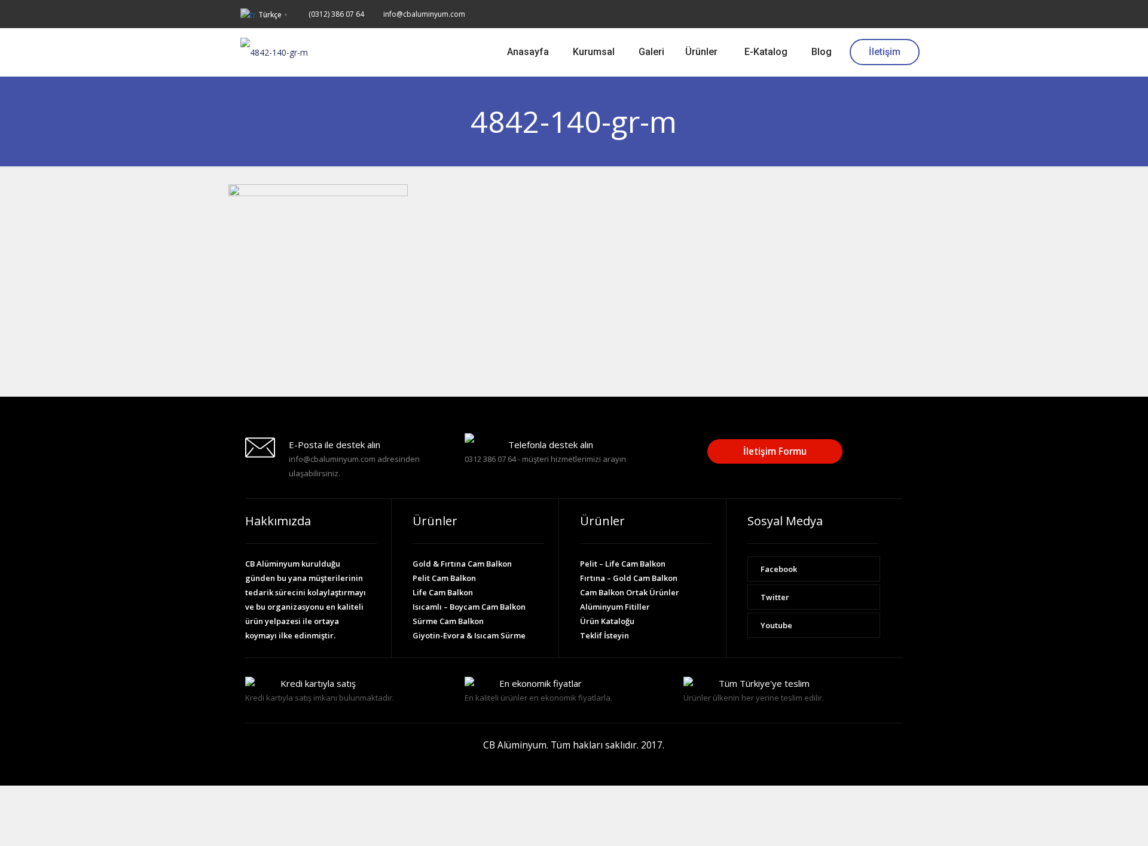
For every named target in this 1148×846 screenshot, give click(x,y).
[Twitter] (885, 13)
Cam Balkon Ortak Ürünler (629, 592)
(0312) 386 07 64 (336, 14)
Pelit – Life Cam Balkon (622, 563)
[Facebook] (869, 13)
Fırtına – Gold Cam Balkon (628, 578)
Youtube (776, 625)
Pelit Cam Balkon (444, 578)
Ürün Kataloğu (607, 621)
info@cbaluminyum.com (424, 14)
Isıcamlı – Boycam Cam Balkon (469, 606)
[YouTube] (901, 13)
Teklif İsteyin (604, 635)
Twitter (775, 597)
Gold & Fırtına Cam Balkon (462, 563)
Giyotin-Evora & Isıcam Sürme (469, 635)
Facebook (779, 569)
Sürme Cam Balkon (448, 621)
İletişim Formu (775, 451)
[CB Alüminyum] (274, 52)
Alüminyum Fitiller (615, 606)
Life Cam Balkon (443, 592)
